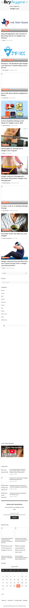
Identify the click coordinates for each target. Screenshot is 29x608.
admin (4, 40)
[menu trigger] (3, 2)
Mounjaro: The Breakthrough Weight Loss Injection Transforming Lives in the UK (14, 66)
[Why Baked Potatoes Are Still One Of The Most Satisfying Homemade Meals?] (5, 487)
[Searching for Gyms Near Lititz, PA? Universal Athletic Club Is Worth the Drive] (21, 532)
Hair (2, 308)
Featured (3, 302)
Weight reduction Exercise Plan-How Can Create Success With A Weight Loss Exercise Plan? (14, 263)
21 (18, 582)
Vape (2, 317)
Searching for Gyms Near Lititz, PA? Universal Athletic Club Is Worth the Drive (21, 540)
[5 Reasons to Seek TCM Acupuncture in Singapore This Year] (7, 550)
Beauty (3, 290)
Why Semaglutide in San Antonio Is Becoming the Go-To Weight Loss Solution (14, 36)
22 (22, 582)
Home (11, 6)
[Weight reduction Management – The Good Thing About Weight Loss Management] (14, 165)
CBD (2, 296)
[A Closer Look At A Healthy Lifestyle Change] (14, 195)
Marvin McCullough (7, 238)
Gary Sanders (6, 70)
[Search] (26, 2)
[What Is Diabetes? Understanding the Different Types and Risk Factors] (21, 550)
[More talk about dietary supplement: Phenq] (14, 82)
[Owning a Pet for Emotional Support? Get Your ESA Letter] (5, 495)
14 (18, 579)
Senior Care (4, 314)
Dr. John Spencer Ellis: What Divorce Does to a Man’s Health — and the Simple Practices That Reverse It (18, 471)
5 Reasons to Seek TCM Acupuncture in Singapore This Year (7, 558)
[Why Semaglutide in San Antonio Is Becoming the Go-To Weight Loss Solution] (14, 22)
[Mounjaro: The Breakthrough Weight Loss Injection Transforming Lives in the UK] (14, 52)
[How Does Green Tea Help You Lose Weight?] (14, 222)
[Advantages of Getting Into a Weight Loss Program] (14, 137)
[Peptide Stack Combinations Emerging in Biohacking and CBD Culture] (5, 480)
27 (14, 586)
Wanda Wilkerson (6, 125)
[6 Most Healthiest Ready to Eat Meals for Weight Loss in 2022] (14, 110)
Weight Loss (5, 30)
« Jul (2, 594)
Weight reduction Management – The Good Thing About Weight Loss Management (14, 178)
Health (4, 59)
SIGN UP (14, 517)
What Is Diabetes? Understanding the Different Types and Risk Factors (21, 558)
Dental (2, 299)
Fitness (3, 305)
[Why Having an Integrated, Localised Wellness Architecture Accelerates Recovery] (7, 532)
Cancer (3, 293)
